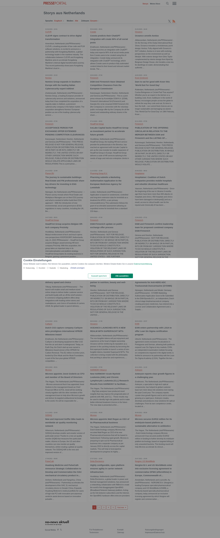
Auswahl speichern (99, 276)
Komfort (42, 268)
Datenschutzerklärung (143, 264)
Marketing (64, 268)
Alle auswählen (122, 276)
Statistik (52, 268)
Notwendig (30, 268)
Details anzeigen (78, 268)
